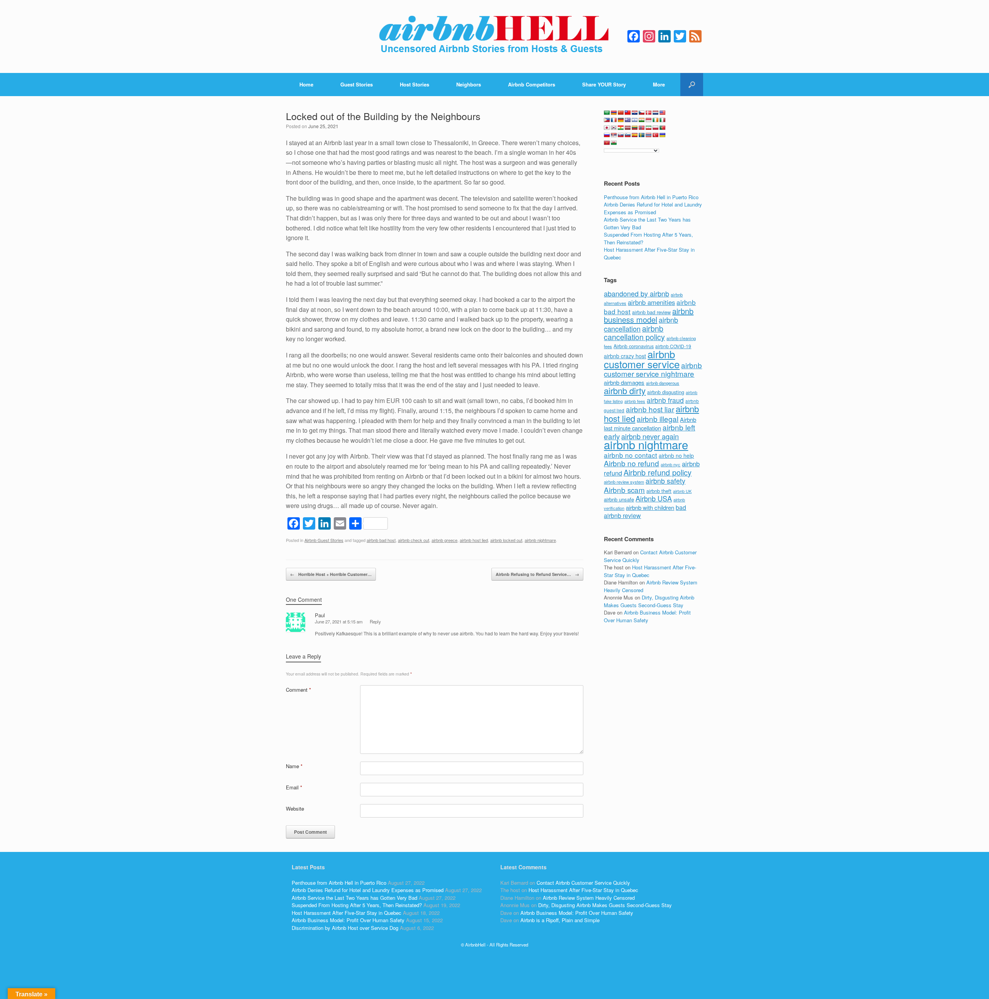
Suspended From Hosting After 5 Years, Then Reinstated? (357, 905)
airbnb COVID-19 (673, 346)
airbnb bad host (381, 540)
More (659, 84)
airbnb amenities (651, 302)
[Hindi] (642, 120)
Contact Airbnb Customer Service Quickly (583, 882)
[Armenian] (614, 112)
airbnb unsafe (619, 499)
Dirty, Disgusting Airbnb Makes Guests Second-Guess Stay (649, 601)
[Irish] (656, 120)
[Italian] (662, 120)
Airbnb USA (654, 498)
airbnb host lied (474, 540)
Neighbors (468, 84)
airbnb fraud (665, 400)
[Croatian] (635, 112)
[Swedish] (642, 135)
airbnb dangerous (662, 383)
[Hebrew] (635, 120)
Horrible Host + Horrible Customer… (331, 574)
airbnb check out (413, 540)
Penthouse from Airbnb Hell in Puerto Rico (651, 197)
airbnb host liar (650, 409)
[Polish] (656, 127)
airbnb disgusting (665, 392)
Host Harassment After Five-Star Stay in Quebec (346, 912)
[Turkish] (656, 135)
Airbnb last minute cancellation (650, 423)
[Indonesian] (649, 120)
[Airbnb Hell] (494, 36)
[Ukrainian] (662, 135)
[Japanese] (607, 127)
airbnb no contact (630, 455)
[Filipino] (607, 120)
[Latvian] (628, 127)
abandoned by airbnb (636, 293)
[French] (614, 120)
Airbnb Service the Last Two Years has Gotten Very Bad (354, 897)
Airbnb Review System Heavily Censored (589, 897)
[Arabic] (607, 112)
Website (295, 808)
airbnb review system (624, 482)
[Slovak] (621, 135)
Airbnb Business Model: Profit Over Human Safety (647, 616)
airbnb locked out (506, 540)
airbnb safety (665, 481)
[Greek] (628, 120)
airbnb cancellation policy (634, 333)
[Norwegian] (642, 127)
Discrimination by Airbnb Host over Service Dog (345, 927)
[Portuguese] (662, 127)
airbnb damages (624, 382)
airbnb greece (444, 540)
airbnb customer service (642, 359)
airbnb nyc (670, 464)
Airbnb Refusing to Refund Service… (537, 574)
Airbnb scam (624, 489)
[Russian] (607, 135)
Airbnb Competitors (531, 84)
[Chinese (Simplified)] (621, 112)
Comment (298, 689)
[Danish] (649, 112)
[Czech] (642, 112)
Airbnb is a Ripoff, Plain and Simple (560, 920)
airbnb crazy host (625, 356)
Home (306, 84)
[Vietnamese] (607, 143)
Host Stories (414, 84)
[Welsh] (614, 143)
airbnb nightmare (540, 540)
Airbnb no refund (631, 463)
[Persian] (649, 127)
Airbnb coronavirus (633, 346)
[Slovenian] (628, 135)
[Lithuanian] (635, 127)
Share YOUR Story (604, 84)
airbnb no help (676, 455)
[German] (621, 120)
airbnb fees (634, 401)
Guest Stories (356, 84)
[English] (662, 112)
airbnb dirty (625, 390)
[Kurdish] (621, 127)
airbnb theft (658, 490)
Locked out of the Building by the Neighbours (383, 116)
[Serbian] (614, 135)
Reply (375, 621)
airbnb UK (682, 491)
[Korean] (614, 127)
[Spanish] (635, 135)
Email (294, 787)
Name (294, 766)
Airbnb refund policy (658, 472)
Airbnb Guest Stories (323, 540)
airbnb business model (648, 315)
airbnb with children (650, 507)
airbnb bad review (651, 312)
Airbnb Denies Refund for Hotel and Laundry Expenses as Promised (653, 208)
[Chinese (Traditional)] (628, 112)
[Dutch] (656, 112)
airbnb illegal (657, 418)
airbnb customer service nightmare (653, 369)
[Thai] (649, 135)
